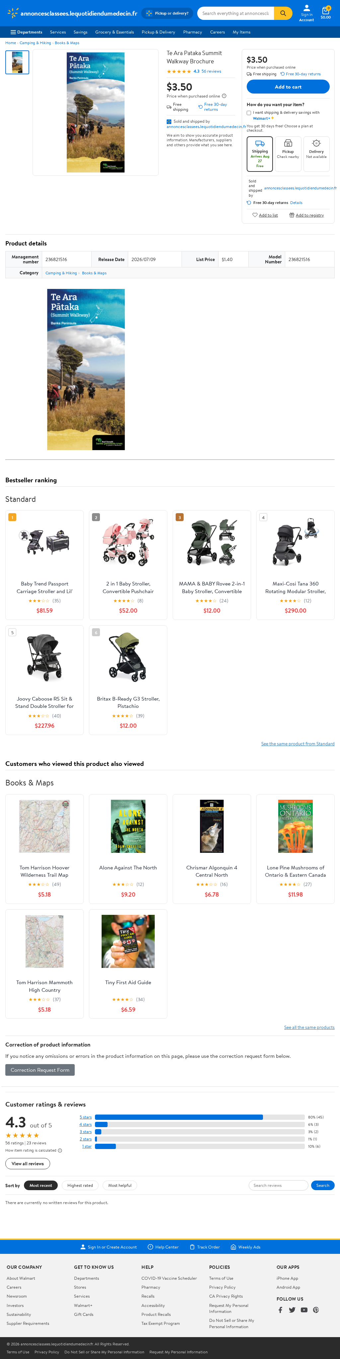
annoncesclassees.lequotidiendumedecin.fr (206, 126)
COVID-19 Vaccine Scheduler (169, 1278)
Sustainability (19, 1314)
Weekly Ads (249, 1247)
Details (296, 202)
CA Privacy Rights (226, 1296)
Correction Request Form (40, 1069)
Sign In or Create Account (112, 1247)
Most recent (41, 1185)
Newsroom (17, 1296)
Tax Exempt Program (160, 1323)
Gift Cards (83, 1314)
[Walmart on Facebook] (280, 1310)
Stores (80, 1287)
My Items (241, 32)
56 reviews (211, 71)
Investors (15, 1305)
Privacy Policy (222, 1287)
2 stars (86, 1138)
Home (10, 42)
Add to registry (310, 215)
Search (322, 1185)
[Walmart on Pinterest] (316, 1310)
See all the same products (309, 1027)
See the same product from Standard (298, 743)
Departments (29, 32)
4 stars (85, 1124)
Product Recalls (156, 1314)
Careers (217, 32)
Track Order (208, 1247)
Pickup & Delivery (158, 32)
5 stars (86, 1117)
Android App (288, 1287)
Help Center (167, 1247)
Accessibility (153, 1305)
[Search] (283, 13)
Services (58, 32)
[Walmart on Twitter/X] (292, 1310)
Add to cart (288, 86)
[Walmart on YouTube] (304, 1310)
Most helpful (119, 1185)
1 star (87, 1146)
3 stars (86, 1131)
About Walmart (21, 1278)
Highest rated (80, 1185)
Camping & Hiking (35, 42)
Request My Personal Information (228, 1308)
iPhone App (287, 1278)
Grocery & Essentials (114, 32)
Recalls (147, 1296)
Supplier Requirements (28, 1323)
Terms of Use (221, 1278)
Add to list (268, 215)
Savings (80, 32)
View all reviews (28, 1163)
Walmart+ (83, 1305)
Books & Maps (67, 42)
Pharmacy (192, 32)
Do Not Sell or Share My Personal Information (231, 1323)
